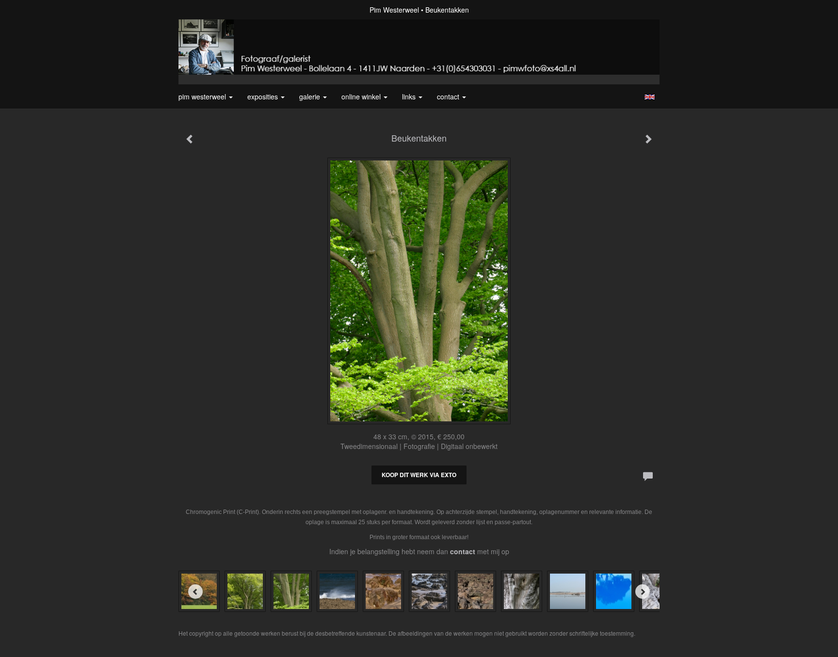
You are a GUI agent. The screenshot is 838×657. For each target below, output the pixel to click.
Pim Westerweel (394, 10)
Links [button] (410, 96)
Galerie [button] (310, 96)
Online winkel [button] (362, 96)
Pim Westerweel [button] (203, 96)
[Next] (642, 591)
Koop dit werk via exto (419, 474)
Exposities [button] (263, 96)
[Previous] (195, 591)
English (649, 97)
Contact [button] (449, 96)
